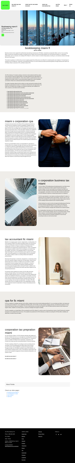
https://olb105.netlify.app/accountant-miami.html (17, 101)
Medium (23, 436)
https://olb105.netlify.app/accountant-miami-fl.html (17, 102)
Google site (24, 434)
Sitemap (40, 431)
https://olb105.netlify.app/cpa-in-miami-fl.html (16, 104)
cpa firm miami (58, 5)
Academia (24, 457)
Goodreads (24, 452)
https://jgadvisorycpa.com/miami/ (11, 446)
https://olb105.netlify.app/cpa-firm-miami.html (16, 95)
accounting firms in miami (12, 393)
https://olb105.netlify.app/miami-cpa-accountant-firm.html (19, 97)
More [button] (65, 5)
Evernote (23, 459)
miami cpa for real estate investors (31, 5)
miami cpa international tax (46, 5)
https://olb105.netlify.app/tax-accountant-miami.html (17, 108)
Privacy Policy (41, 434)
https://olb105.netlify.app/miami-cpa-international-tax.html (19, 94)
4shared (23, 441)
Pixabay (23, 443)
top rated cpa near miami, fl (16, 5)
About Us (70, 5)
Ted (22, 450)
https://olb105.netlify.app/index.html (14, 91)
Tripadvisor (24, 445)
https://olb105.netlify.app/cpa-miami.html (15, 99)
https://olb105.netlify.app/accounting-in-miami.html (17, 105)
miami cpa (9, 396)
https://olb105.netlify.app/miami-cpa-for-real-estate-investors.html (20, 92)
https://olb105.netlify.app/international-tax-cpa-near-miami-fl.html (20, 98)
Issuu (23, 438)
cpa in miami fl (10, 395)
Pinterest (23, 455)
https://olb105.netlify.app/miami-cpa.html (15, 106)
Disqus (23, 448)
